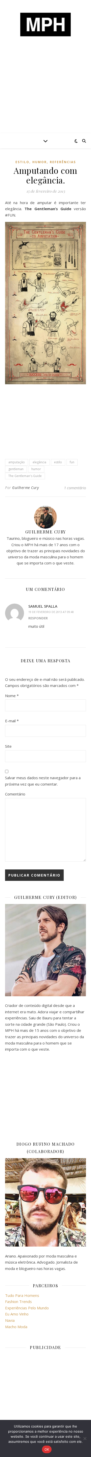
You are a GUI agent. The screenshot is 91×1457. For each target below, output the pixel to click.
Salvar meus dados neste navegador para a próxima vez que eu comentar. (43, 781)
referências (63, 162)
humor (39, 162)
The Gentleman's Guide (25, 476)
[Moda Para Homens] (45, 24)
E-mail (12, 720)
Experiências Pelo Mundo (27, 1307)
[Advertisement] (45, 94)
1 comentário (75, 487)
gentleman (16, 469)
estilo (22, 162)
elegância (39, 462)
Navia (10, 1320)
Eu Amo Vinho (17, 1313)
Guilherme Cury (25, 487)
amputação (16, 462)
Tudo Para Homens (22, 1295)
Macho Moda (16, 1326)
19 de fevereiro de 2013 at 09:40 (51, 612)
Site (8, 746)
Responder (38, 618)
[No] (84, 1438)
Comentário (15, 793)
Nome (12, 695)
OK (46, 1449)
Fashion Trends (18, 1301)
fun (72, 462)
